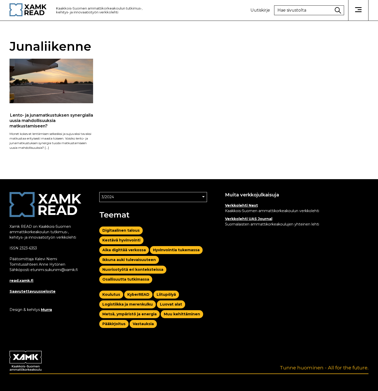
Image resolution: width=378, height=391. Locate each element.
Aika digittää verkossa (124, 250)
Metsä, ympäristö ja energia (129, 314)
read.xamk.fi (21, 280)
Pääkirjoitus (113, 324)
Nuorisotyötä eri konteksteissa (132, 269)
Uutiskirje (260, 10)
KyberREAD (138, 294)
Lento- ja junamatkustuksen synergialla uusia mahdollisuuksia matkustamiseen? (51, 120)
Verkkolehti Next (241, 205)
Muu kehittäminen (182, 314)
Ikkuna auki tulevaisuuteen (129, 259)
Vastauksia (143, 324)
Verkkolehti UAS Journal (248, 218)
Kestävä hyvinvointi (121, 240)
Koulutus (111, 294)
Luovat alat (171, 304)
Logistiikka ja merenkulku (127, 304)
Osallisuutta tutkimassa (125, 279)
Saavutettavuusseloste (33, 291)
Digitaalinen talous (121, 230)
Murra (46, 309)
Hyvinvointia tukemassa (176, 250)
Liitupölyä (166, 294)
